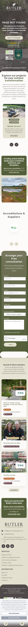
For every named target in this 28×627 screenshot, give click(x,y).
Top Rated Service (13, 45)
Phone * (6, 283)
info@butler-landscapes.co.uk (13, 531)
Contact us (5, 580)
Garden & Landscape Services (11, 557)
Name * (6, 276)
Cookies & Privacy (7, 577)
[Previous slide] (11, 144)
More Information (14, 613)
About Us (4, 572)
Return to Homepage (14, 37)
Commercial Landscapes (9, 560)
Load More (14, 490)
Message (6, 318)
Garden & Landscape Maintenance (12, 565)
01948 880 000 (14, 172)
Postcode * (7, 304)
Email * (6, 290)
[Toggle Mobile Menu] (22, 623)
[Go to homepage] (14, 7)
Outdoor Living (6, 562)
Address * (7, 297)
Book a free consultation (12, 168)
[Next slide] (16, 144)
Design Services (6, 555)
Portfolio (4, 575)
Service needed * (9, 311)
